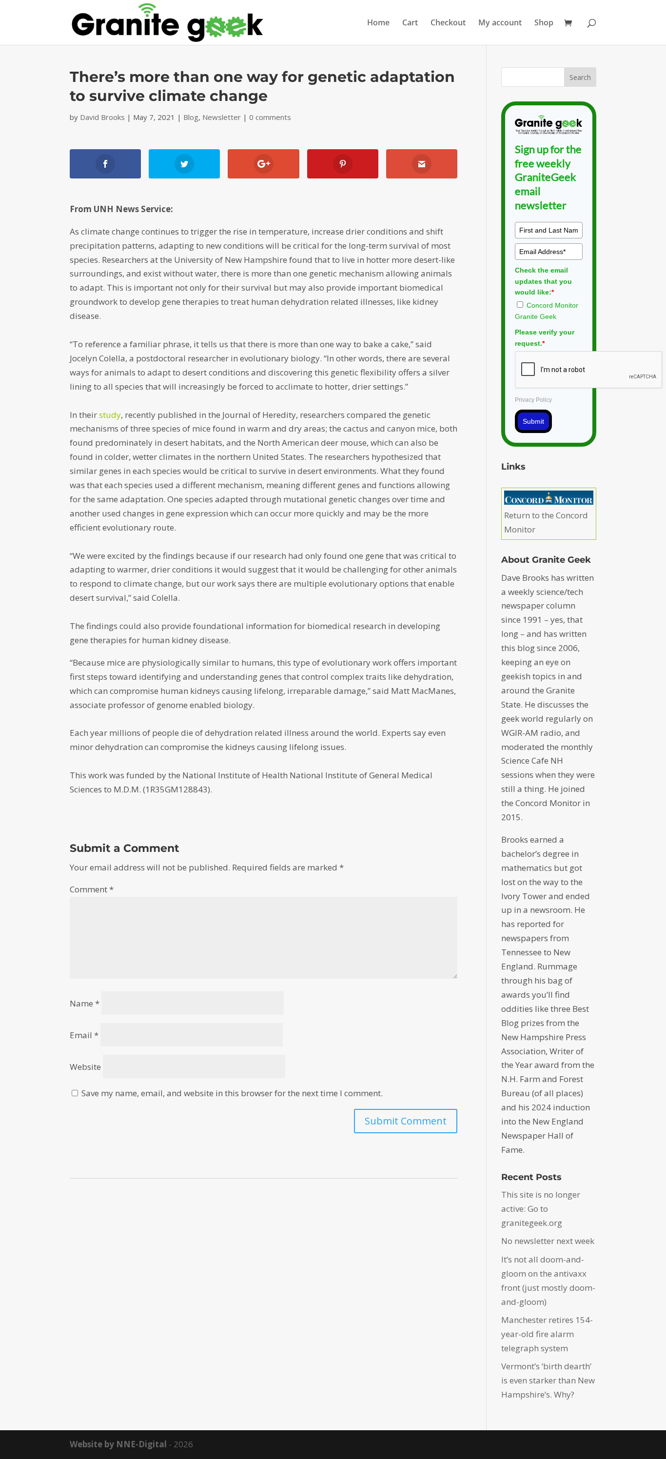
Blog (190, 117)
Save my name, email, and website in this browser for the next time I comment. (232, 1093)
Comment (92, 889)
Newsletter (221, 117)
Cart (410, 23)
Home (378, 23)
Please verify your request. (544, 337)
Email (84, 1035)
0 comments (270, 117)
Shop (543, 23)
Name (84, 1003)
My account (500, 23)
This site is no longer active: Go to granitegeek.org (540, 1208)
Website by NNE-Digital (118, 1444)
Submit (533, 421)
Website (85, 1066)
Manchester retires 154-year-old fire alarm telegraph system (547, 1334)
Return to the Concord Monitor (546, 522)
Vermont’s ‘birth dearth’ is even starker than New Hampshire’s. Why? (548, 1380)
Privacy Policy (533, 399)
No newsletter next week (547, 1240)
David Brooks (102, 117)
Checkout (448, 23)
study (110, 414)
